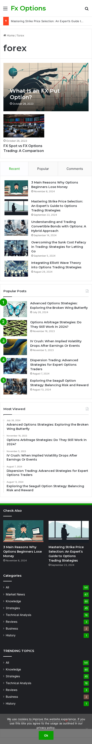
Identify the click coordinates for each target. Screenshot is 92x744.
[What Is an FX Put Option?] (45, 87)
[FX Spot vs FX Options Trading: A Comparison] (23, 125)
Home (10, 35)
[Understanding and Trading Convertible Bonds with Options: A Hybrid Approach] (16, 228)
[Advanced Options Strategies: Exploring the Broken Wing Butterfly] (15, 309)
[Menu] (5, 10)
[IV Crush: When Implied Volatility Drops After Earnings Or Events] (15, 347)
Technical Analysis (18, 615)
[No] (87, 729)
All (7, 587)
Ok (46, 735)
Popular (43, 169)
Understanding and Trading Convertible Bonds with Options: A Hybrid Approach (58, 226)
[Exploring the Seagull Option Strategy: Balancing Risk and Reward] (15, 386)
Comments (75, 169)
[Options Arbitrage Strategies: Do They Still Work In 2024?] (15, 328)
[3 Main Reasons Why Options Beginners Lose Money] (16, 188)
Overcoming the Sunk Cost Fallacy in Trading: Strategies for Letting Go (58, 246)
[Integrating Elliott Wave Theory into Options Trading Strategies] (16, 269)
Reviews (11, 621)
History (11, 635)
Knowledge (13, 601)
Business (12, 628)
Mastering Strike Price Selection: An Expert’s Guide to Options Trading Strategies (57, 205)
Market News (15, 594)
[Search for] (87, 10)
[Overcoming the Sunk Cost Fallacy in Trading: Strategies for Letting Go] (16, 248)
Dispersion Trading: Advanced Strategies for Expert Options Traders (54, 364)
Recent (14, 169)
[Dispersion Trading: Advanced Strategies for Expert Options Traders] (15, 366)
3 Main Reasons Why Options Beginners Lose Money (22, 551)
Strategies (13, 608)
